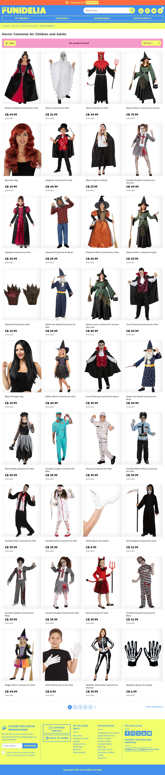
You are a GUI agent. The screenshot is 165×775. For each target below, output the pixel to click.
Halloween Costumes (29, 26)
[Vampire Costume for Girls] (21, 222)
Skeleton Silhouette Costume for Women (102, 686)
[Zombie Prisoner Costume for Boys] (143, 582)
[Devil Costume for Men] (102, 77)
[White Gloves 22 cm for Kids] (62, 654)
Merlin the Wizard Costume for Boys (141, 397)
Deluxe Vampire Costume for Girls (21, 108)
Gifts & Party (141, 18)
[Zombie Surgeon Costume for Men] (62, 438)
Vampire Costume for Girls (18, 252)
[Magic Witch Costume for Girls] (21, 654)
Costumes (61, 18)
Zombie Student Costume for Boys (19, 614)
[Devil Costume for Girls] (102, 582)
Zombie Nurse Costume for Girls (61, 540)
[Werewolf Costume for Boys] (62, 222)
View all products (154, 706)
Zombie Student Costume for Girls (62, 613)
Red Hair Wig (11, 180)
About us (102, 758)
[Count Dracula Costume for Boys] (102, 366)
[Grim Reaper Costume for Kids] (143, 510)
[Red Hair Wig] (21, 149)
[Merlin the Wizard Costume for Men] (62, 294)
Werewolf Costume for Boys (59, 252)
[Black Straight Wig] (21, 366)
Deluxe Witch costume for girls (141, 252)
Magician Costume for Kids (58, 180)
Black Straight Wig (14, 396)
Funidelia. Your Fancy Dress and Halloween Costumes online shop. (24, 10)
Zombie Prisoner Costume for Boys (140, 614)
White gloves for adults (97, 540)
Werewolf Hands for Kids (17, 324)
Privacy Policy (104, 741)
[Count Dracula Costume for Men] (143, 294)
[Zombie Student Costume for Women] (143, 149)
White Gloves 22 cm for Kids (59, 685)
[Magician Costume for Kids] (62, 149)
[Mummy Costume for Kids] (102, 438)
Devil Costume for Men (97, 108)
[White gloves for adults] (102, 510)
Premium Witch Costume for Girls (102, 252)
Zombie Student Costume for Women (140, 181)
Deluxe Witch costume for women (143, 108)
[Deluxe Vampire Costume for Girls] (21, 77)
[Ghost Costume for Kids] (62, 77)
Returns (77, 749)
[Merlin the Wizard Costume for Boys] (143, 366)
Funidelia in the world (108, 733)
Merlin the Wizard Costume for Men (60, 325)
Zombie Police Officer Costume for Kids (141, 470)
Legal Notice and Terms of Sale (106, 737)
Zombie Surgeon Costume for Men (60, 470)
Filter (11, 43)
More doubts (79, 752)
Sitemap (102, 746)
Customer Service (58, 729)
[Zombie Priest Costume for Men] (21, 510)
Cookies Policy (105, 744)
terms (21, 755)
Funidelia (6, 26)
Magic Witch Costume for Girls (20, 685)
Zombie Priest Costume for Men (20, 540)
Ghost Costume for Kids (57, 108)
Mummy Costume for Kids (99, 468)
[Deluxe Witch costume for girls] (143, 222)
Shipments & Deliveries (79, 745)
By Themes (21, 18)
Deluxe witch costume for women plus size (102, 325)
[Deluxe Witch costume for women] (143, 77)
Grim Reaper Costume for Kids (141, 540)
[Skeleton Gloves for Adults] (143, 654)
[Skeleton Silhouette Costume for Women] (102, 654)
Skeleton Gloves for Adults (139, 685)
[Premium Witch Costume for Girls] (102, 222)
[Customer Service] (147, 11)
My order (77, 735)
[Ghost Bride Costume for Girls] (21, 438)
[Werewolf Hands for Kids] (21, 294)
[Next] (96, 707)
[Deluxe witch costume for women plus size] (102, 294)
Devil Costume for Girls (97, 613)
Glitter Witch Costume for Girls (60, 396)
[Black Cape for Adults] (102, 149)
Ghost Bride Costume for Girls (19, 468)
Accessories (101, 18)
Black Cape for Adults (96, 180)
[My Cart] (160, 11)
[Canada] (127, 733)
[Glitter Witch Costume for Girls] (62, 366)
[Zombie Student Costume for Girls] (62, 582)
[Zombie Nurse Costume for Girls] (62, 510)
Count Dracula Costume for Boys (102, 396)
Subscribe (30, 745)
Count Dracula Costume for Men (142, 324)
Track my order (58, 738)
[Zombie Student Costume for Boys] (21, 582)
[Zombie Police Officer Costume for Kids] (143, 438)
